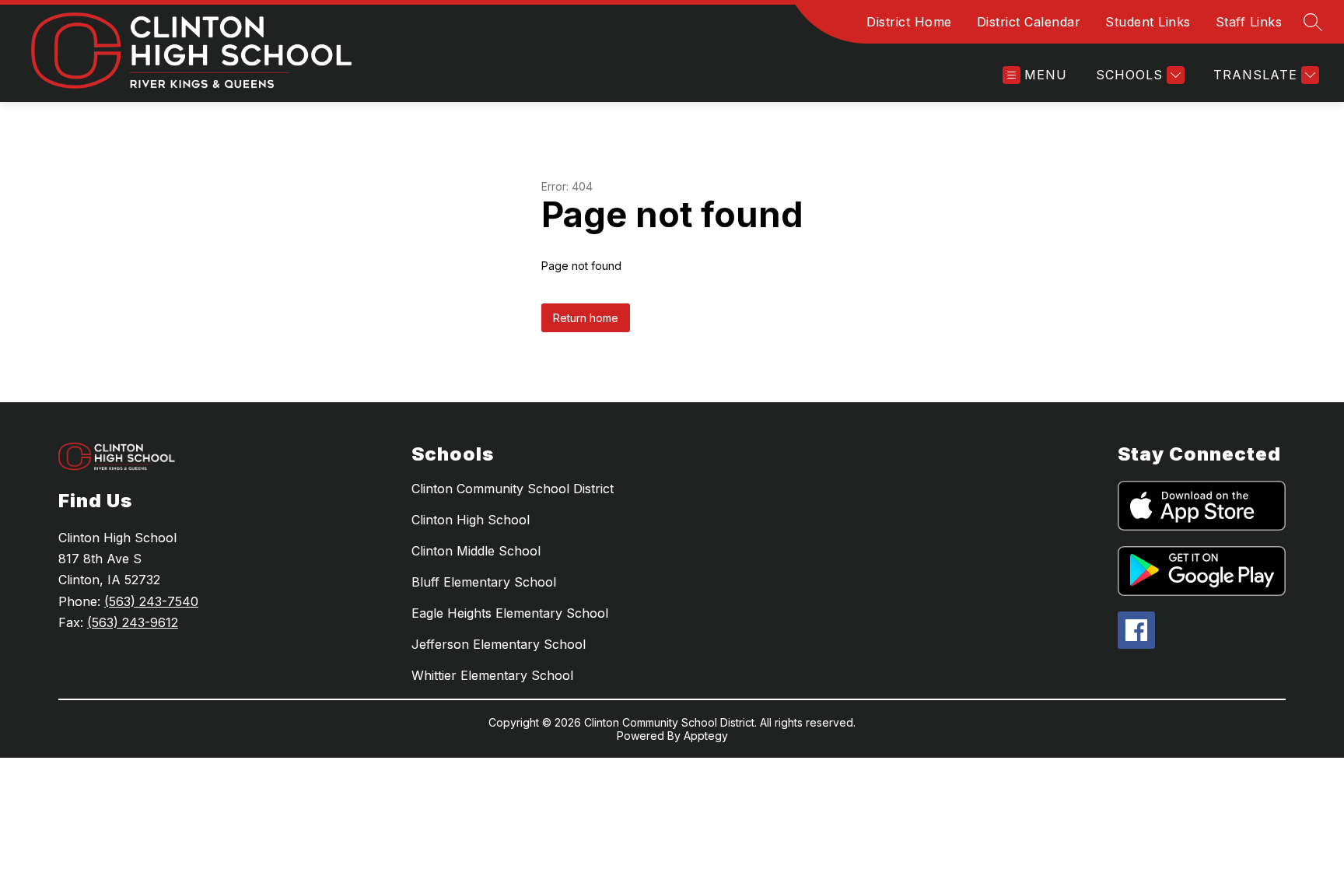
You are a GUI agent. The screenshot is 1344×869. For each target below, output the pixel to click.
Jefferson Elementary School (498, 644)
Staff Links (1249, 22)
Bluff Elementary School (483, 582)
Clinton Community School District (512, 488)
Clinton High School (470, 519)
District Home (909, 22)
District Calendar (1029, 22)
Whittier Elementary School (492, 675)
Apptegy (706, 735)
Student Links (1148, 22)
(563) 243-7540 (151, 601)
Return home (585, 317)
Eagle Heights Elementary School (509, 613)
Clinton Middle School (476, 551)
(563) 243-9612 (132, 622)
